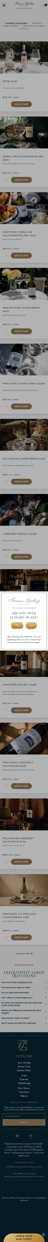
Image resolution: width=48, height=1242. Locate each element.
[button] (44, 1234)
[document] (24, 621)
